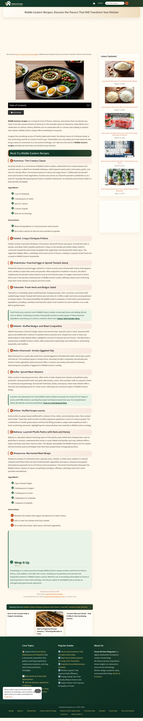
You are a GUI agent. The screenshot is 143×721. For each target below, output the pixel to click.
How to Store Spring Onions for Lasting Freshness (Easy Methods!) (119, 190)
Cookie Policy (8, 697)
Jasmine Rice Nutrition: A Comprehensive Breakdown (119, 81)
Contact (98, 676)
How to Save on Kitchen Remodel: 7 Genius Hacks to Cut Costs (119, 162)
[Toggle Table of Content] (87, 105)
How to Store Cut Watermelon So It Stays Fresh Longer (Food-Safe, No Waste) (119, 134)
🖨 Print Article (16, 112)
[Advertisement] (71, 32)
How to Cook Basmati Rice (55, 403)
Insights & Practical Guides (54, 594)
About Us (116, 673)
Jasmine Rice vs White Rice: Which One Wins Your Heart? (119, 107)
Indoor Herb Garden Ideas (68, 318)
